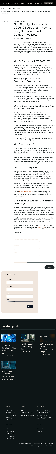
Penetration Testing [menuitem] (27, 415)
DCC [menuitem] (22, 411)
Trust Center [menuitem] (10, 438)
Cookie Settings (49, 443)
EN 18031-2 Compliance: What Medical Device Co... (8, 349)
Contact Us (39, 3)
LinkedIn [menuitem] (39, 431)
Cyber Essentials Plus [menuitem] (44, 414)
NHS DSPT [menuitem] (39, 415)
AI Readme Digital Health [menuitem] (25, 443)
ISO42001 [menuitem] (46, 415)
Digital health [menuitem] (10, 419)
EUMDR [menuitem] (45, 417)
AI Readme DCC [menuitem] (38, 443)
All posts (4, 21)
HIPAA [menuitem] (38, 419)
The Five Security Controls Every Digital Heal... (27, 346)
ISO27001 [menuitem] (39, 417)
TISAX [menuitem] (43, 419)
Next (49, 267)
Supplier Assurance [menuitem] (27, 412)
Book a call (41, 227)
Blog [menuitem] (7, 428)
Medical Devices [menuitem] (11, 411)
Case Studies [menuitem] (10, 431)
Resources (30, 3)
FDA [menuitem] (50, 417)
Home (2, 8)
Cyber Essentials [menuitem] (26, 414)
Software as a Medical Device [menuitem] (10, 413)
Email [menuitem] (38, 430)
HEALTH (8, 3)
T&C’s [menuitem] (51, 446)
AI (18, 3)
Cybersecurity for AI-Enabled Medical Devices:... (8, 374)
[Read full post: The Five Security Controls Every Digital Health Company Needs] (28, 338)
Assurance (22, 3)
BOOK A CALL (48, 3)
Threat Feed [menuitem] (9, 430)
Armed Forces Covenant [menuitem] (10, 434)
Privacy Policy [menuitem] (35, 446)
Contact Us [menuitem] (40, 428)
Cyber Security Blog (15, 8)
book (20, 191)
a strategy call (26, 191)
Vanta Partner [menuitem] (10, 436)
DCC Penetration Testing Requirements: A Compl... (46, 348)
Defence (14, 3)
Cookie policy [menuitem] (44, 446)
